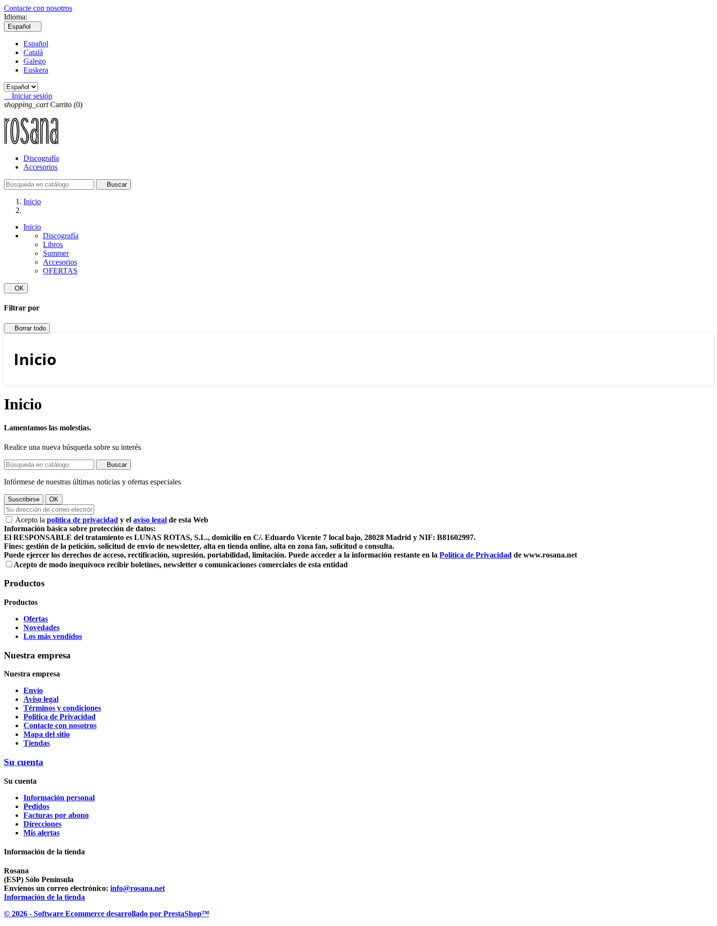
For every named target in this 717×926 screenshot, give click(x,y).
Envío (33, 690)
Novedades (41, 627)
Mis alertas (41, 833)
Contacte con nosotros (38, 8)
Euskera (35, 70)
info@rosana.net (137, 888)
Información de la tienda (44, 897)
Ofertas (35, 619)
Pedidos (36, 806)
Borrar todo (27, 328)
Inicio (32, 227)
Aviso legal (41, 699)
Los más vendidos (52, 636)
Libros (53, 244)
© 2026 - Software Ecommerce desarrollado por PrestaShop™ (106, 913)
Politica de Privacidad (59, 717)
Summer (56, 253)
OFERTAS (60, 271)
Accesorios (40, 167)
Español (35, 43)
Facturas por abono (56, 815)
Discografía (41, 158)
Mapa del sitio (46, 734)
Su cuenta (23, 762)
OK (16, 288)
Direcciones (42, 824)
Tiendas (36, 743)
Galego (34, 61)
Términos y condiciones (62, 708)
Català (33, 52)
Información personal (59, 797)
